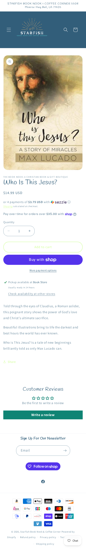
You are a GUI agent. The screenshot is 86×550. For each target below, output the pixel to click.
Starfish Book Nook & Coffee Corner (40, 531)
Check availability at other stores (31, 294)
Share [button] (12, 362)
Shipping (8, 206)
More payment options (43, 270)
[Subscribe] (65, 450)
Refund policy (28, 537)
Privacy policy (48, 537)
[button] (9, 30)
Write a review (42, 414)
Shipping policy (45, 543)
